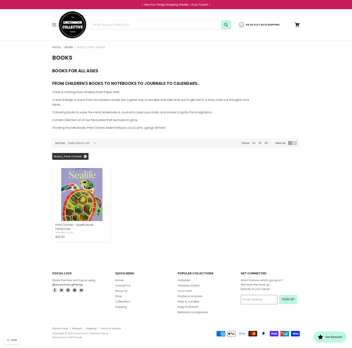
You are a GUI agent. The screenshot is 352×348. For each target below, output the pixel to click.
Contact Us (123, 285)
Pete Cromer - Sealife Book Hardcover (74, 227)
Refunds (77, 328)
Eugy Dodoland (188, 307)
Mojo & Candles (188, 301)
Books (69, 47)
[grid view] (290, 143)
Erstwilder (184, 280)
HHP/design (75, 337)
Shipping (121, 307)
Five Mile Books (64, 232)
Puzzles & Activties (190, 296)
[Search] (226, 25)
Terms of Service (110, 328)
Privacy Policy (60, 328)
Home (56, 47)
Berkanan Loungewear (193, 312)
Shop (118, 296)
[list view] (295, 143)
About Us (121, 291)
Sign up (288, 299)
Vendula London (189, 285)
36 (259, 143)
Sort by (60, 143)
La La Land (185, 291)
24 (253, 143)
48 (266, 143)
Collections (122, 301)
